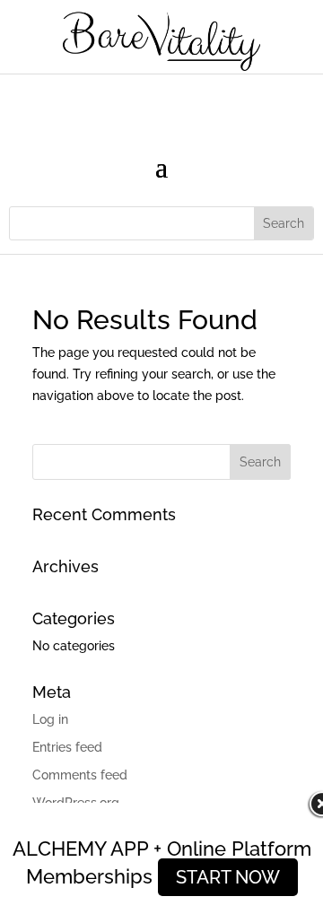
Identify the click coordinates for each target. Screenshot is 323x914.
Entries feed (67, 747)
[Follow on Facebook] (125, 102)
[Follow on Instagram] (161, 102)
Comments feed (79, 775)
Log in (50, 719)
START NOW (228, 877)
